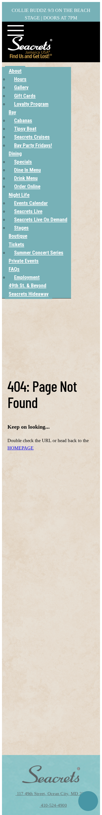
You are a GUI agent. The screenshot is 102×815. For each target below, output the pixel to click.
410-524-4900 (53, 805)
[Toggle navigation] (15, 30)
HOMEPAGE (20, 448)
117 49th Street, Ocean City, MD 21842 (53, 793)
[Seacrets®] (30, 47)
